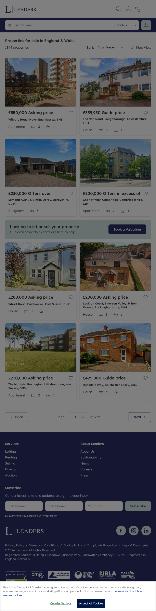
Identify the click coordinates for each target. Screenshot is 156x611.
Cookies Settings (60, 603)
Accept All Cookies (91, 603)
